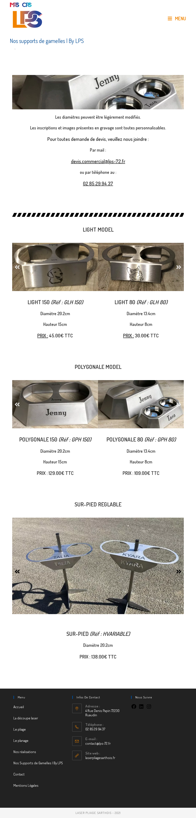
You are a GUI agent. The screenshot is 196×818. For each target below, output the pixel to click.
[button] (17, 267)
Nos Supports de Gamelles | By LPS (38, 763)
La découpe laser (25, 718)
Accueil (18, 707)
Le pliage (19, 729)
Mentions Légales (25, 785)
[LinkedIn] (141, 708)
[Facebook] (134, 708)
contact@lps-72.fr (98, 743)
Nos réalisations (24, 751)
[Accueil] (11, 49)
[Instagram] (149, 708)
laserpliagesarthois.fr (100, 757)
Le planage (20, 740)
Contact (19, 774)
